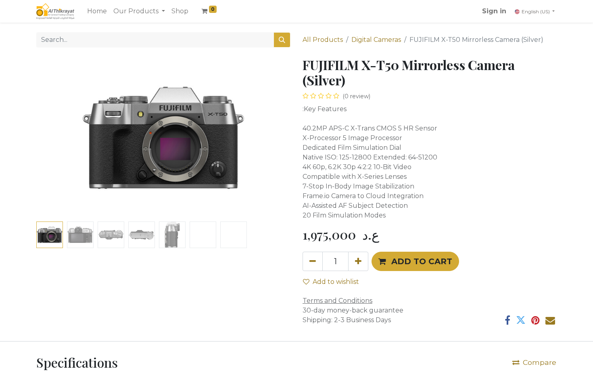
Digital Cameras (376, 39)
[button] (55, 137)
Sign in (494, 11)
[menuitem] (97, 11)
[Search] (282, 40)
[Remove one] (313, 261)
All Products (323, 39)
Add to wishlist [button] (336, 282)
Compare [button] (539, 362)
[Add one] (358, 261)
